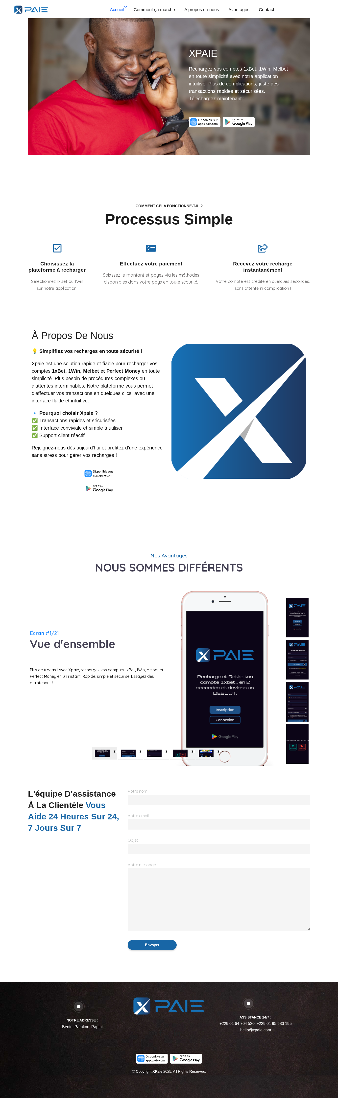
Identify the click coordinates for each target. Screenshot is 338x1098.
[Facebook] (161, 1033)
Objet (133, 840)
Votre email (138, 815)
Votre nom (137, 791)
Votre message (142, 864)
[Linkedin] (177, 1033)
